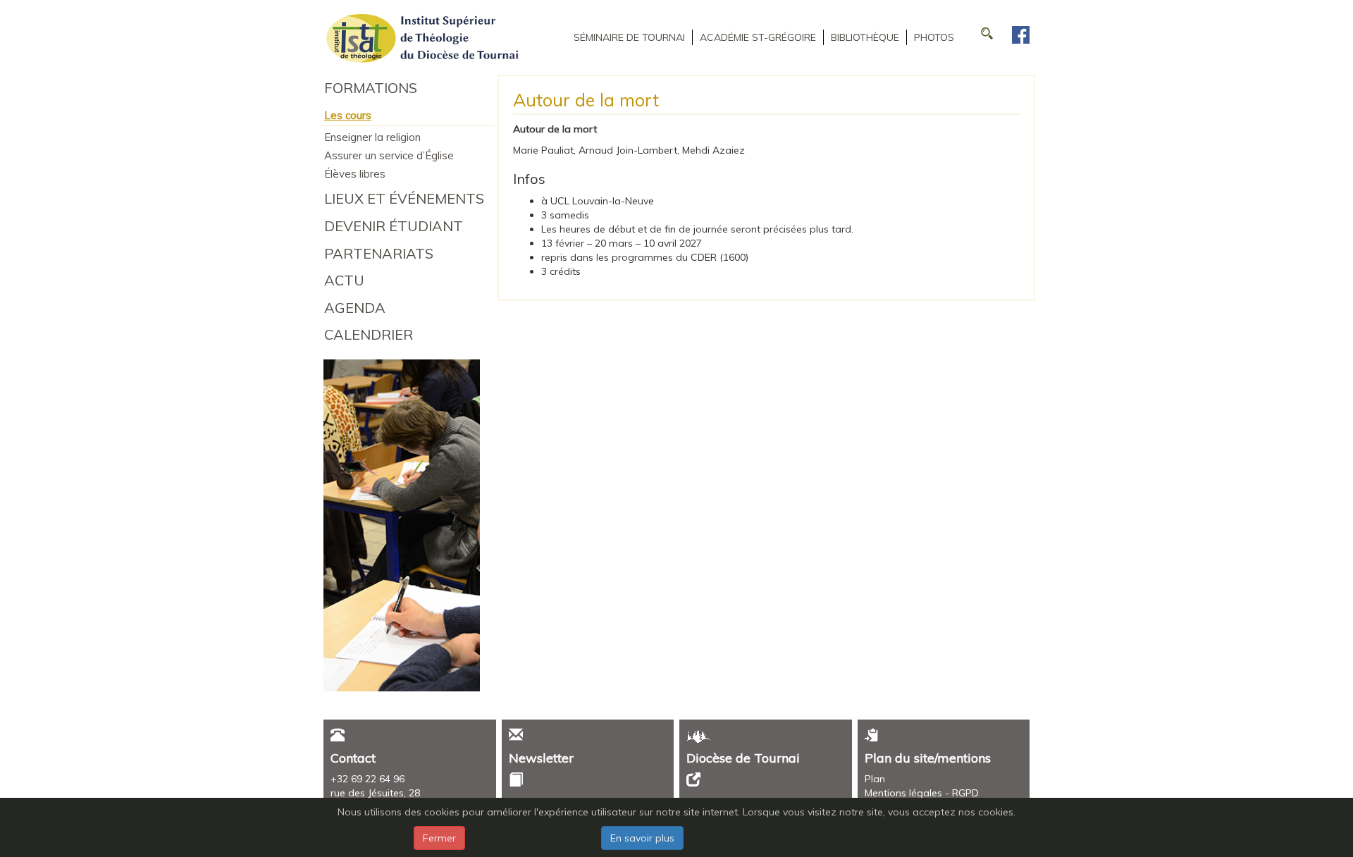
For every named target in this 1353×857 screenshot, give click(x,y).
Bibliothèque (865, 37)
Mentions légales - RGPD (922, 793)
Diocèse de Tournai (743, 758)
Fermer (439, 838)
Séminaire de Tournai (629, 37)
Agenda (354, 307)
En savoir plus (642, 838)
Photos (934, 37)
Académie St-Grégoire (758, 37)
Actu (344, 280)
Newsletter (541, 758)
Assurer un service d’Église (389, 155)
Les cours (347, 115)
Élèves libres (354, 173)
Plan (875, 778)
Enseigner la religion (372, 137)
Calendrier (368, 334)
